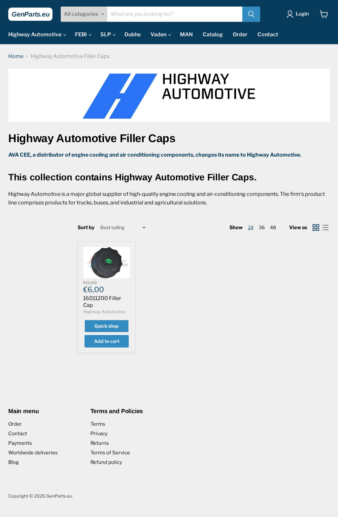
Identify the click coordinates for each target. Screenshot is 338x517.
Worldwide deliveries (33, 453)
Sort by (86, 227)
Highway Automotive (35, 34)
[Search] (251, 14)
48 (273, 227)
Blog (13, 462)
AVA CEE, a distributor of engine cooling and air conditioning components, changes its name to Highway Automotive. (154, 155)
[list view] (325, 227)
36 (262, 227)
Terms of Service (110, 453)
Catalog (213, 34)
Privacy (99, 434)
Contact (267, 34)
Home (15, 56)
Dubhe (132, 34)
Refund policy (106, 462)
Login (302, 14)
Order (240, 34)
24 (251, 227)
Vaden (159, 34)
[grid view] (316, 227)
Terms (97, 424)
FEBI (81, 34)
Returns (99, 443)
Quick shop (106, 326)
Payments (20, 443)
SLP (106, 34)
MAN (186, 34)
